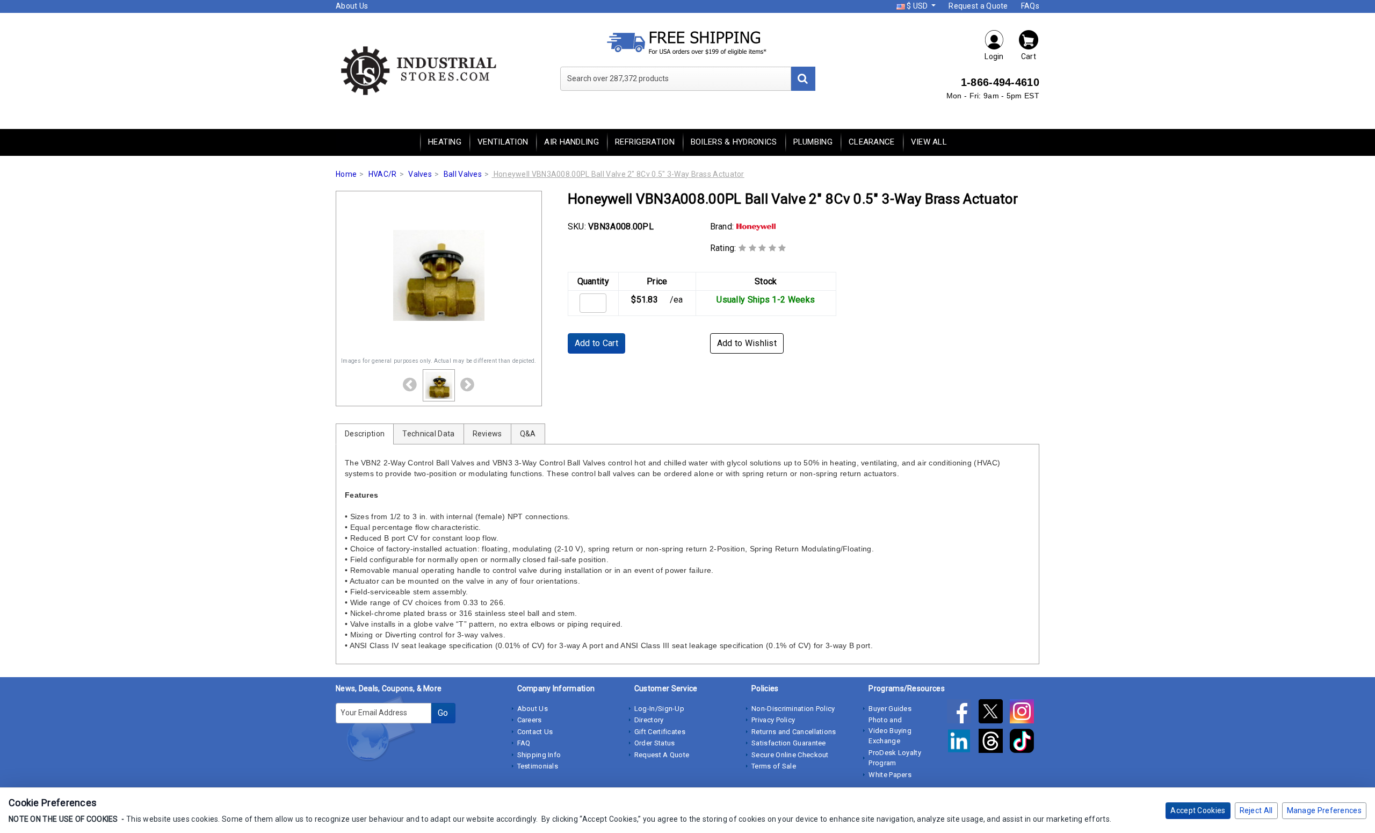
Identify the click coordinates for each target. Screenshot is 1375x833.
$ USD (917, 6)
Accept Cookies (1197, 810)
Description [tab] (365, 433)
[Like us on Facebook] (962, 713)
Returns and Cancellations (793, 732)
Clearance (872, 142)
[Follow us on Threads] (994, 742)
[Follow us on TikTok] (1024, 742)
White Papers (890, 775)
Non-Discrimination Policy (793, 709)
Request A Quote (662, 755)
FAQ (524, 743)
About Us (352, 6)
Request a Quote (978, 6)
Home (346, 174)
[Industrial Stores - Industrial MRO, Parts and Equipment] (418, 70)
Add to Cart (596, 343)
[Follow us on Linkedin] (962, 742)
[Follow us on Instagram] (1024, 713)
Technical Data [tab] (428, 433)
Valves (420, 174)
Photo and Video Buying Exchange (890, 730)
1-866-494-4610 (1000, 82)
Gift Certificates (659, 732)
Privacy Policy (773, 720)
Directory (649, 720)
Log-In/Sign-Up (659, 709)
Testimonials (538, 766)
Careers (529, 720)
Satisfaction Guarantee (788, 743)
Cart (1028, 56)
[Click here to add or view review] (762, 248)
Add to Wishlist (747, 343)
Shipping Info (539, 755)
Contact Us (535, 732)
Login (994, 56)
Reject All (1256, 810)
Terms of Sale (773, 766)
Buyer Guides (890, 709)
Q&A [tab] (528, 433)
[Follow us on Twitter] (994, 713)
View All (929, 142)
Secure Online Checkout (790, 755)
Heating (444, 142)
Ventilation (502, 142)
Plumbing (813, 142)
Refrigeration (645, 142)
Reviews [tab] (487, 433)
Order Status (654, 743)
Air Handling (571, 142)
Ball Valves (463, 174)
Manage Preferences (1324, 810)
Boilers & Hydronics (734, 142)
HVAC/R (382, 174)
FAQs (1030, 6)
